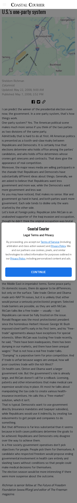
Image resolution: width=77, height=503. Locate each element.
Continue (38, 272)
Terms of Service (50, 242)
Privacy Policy (58, 246)
